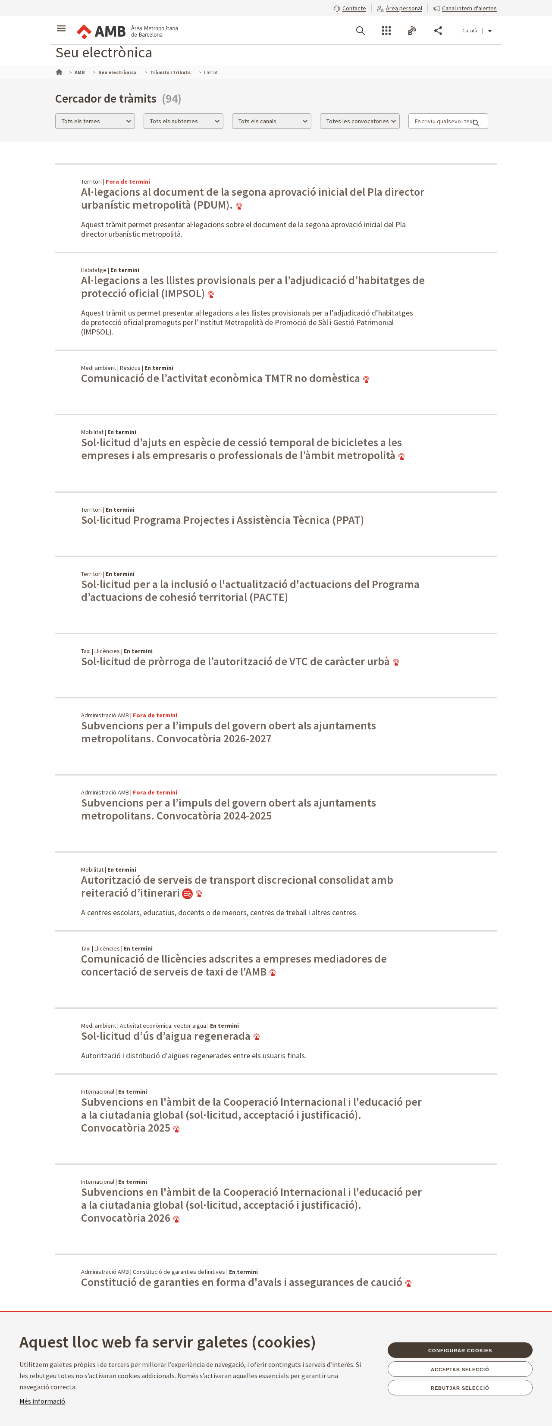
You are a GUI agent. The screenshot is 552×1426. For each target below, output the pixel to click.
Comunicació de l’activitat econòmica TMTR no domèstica (221, 378)
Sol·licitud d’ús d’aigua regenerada (167, 1035)
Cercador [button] (360, 30)
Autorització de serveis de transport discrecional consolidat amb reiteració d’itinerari (237, 886)
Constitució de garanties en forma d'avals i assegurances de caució (243, 1282)
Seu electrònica (103, 52)
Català (469, 30)
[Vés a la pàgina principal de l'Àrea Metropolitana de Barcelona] (127, 30)
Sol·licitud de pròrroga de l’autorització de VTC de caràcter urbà (236, 661)
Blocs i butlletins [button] (412, 30)
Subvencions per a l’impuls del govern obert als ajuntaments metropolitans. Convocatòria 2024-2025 (228, 809)
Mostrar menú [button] (61, 23)
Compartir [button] (438, 30)
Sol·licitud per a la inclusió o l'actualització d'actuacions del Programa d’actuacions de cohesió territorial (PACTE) (250, 591)
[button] (349, 7)
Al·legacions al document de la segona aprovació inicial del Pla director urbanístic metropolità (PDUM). (252, 198)
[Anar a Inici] (58, 71)
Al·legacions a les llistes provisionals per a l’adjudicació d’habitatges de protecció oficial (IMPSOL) (253, 287)
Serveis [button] (386, 30)
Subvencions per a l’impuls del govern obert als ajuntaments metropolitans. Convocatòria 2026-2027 (228, 732)
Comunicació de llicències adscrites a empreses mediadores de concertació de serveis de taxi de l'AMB (234, 965)
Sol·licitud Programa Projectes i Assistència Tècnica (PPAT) (222, 519)
